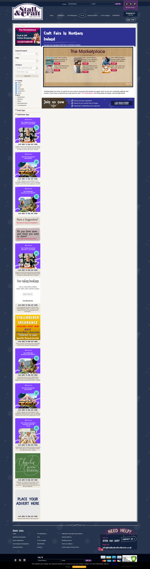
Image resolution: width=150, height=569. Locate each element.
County (19, 80)
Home (51, 15)
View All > (129, 83)
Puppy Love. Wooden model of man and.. (89, 60)
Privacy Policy (113, 564)
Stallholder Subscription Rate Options (72, 533)
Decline (68, 567)
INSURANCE (116, 15)
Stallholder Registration (19, 537)
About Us (39, 547)
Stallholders (61, 15)
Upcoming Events (18, 547)
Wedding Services (67, 540)
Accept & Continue (79, 567)
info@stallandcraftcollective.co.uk (117, 547)
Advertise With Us (93, 15)
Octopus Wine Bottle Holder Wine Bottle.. (118, 60)
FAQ (38, 537)
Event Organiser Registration (21, 544)
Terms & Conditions (67, 544)
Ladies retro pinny (60, 68)
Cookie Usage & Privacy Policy (70, 547)
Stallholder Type (23, 114)
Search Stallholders (18, 540)
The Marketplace (72, 15)
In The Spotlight (105, 15)
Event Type (21, 110)
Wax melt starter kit (117, 68)
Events (82, 15)
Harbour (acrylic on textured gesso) (60, 60)
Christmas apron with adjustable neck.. (89, 68)
